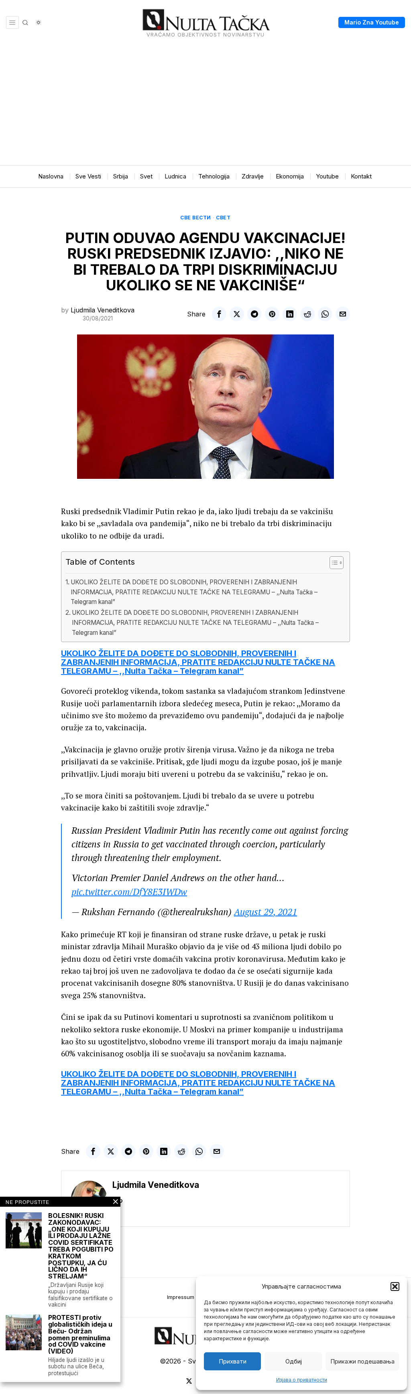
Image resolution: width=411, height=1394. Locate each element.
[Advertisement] (205, 105)
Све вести (195, 218)
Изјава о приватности (301, 1380)
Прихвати (232, 1361)
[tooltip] (219, 314)
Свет (223, 218)
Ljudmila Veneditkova (102, 310)
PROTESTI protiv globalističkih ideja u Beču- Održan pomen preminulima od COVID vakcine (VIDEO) (80, 1334)
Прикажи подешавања (362, 1361)
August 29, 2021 (265, 912)
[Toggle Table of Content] (333, 562)
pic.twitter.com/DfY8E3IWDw (129, 891)
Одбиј (293, 1361)
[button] (395, 1287)
